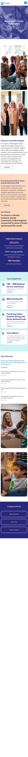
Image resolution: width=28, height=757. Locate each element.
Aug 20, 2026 (3, 383)
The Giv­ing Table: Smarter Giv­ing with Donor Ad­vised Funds (16, 316)
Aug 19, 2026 (3, 391)
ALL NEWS (3, 367)
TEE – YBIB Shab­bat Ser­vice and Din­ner (16, 285)
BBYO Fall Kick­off (14, 299)
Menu (25, 3)
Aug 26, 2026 (3, 375)
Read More (10, 292)
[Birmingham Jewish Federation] (5, 3)
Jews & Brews (13, 333)
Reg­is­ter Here (10, 305)
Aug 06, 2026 (3, 400)
